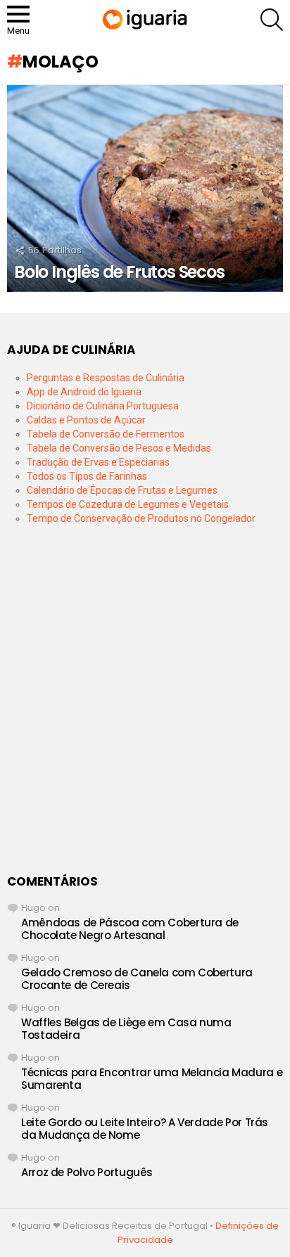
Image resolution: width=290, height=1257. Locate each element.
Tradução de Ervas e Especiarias (98, 462)
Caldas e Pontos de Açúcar (86, 420)
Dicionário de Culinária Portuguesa (103, 405)
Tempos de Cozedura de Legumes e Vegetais (128, 504)
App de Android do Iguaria (84, 391)
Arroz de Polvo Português (87, 1172)
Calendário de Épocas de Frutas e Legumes (122, 490)
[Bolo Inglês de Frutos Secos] (145, 188)
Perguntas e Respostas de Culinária (105, 377)
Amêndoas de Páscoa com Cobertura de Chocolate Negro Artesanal (130, 929)
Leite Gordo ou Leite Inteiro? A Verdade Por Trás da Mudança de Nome (144, 1128)
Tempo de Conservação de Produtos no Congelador (141, 518)
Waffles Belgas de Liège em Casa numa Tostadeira (126, 1028)
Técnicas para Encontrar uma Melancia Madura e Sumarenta (151, 1078)
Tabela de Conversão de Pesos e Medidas (119, 448)
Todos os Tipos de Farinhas (87, 476)
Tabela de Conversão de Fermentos (105, 434)
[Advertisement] (145, 700)
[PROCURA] (271, 19)
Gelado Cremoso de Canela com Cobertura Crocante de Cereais (137, 979)
